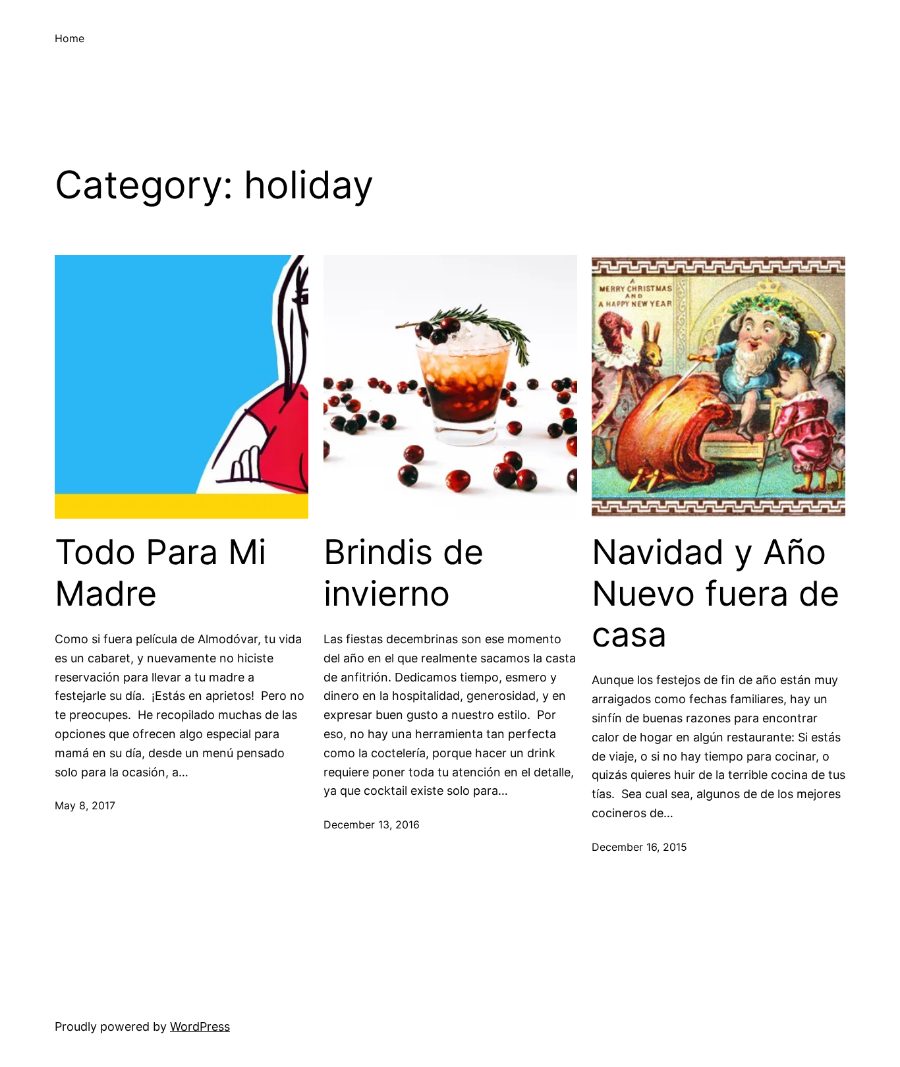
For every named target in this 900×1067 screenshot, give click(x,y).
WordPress (200, 1026)
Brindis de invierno (403, 573)
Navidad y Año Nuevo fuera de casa (715, 593)
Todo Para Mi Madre (160, 573)
